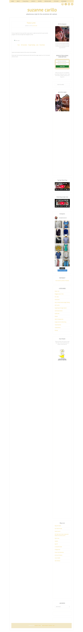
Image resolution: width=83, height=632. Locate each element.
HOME (12, 1)
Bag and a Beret (58, 525)
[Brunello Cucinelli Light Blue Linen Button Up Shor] (66, 239)
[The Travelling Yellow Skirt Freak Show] (62, 360)
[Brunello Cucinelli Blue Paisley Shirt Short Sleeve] (58, 255)
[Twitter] (72, 4)
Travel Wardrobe (58, 324)
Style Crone (57, 538)
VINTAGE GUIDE (47, 1)
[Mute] (66, 189)
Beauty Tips (57, 291)
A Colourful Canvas (58, 546)
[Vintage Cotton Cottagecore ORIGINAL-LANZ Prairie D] (66, 247)
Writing (56, 330)
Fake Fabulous (57, 560)
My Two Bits (57, 305)
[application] (62, 186)
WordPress (50, 625)
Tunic (18, 44)
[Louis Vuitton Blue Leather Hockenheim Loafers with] (66, 262)
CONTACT (33, 1)
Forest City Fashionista (59, 552)
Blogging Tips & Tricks (59, 293)
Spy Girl (56, 543)
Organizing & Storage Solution (61, 307)
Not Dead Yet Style (58, 528)
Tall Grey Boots (24, 44)
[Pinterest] (68, 4)
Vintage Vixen (57, 549)
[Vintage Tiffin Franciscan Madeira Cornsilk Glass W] (58, 247)
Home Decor (57, 299)
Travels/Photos (58, 327)
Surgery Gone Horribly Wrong (60, 321)
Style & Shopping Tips (59, 319)
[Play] (56, 189)
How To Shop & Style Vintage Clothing (62, 302)
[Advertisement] (63, 378)
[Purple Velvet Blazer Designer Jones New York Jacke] (58, 232)
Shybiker (56, 541)
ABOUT (18, 1)
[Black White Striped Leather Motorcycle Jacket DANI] (58, 239)
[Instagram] (62, 4)
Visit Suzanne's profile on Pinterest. (62, 280)
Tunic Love (31, 23)
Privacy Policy (25, 1)
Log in (53, 625)
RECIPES (40, 1)
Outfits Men (57, 313)
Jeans (37, 44)
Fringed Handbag (31, 44)
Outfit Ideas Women (59, 310)
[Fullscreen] (68, 189)
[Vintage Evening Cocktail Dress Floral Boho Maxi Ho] (58, 262)
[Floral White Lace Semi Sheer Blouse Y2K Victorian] (58, 224)
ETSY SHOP (56, 1)
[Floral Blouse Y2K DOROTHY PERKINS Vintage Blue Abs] (66, 224)
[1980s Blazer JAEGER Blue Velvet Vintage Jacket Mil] (66, 232)
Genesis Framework (45, 625)
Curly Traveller (57, 557)
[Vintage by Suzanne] (62, 111)
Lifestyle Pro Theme (38, 625)
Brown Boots (42, 44)
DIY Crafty (57, 296)
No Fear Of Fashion (58, 555)
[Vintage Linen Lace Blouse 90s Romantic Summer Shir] (66, 255)
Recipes (56, 316)
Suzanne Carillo (41, 11)
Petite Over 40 (57, 531)
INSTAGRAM (63, 1)
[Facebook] (65, 4)
